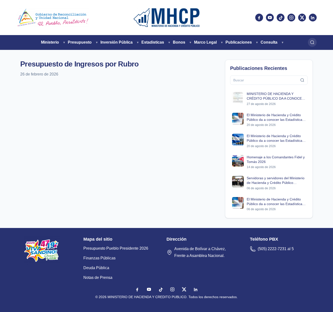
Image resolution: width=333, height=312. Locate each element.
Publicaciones (238, 42)
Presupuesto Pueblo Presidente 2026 (115, 248)
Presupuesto (80, 42)
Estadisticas (152, 42)
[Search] (302, 80)
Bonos (179, 42)
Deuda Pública (96, 268)
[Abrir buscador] (312, 42)
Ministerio (50, 42)
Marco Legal (205, 42)
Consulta (269, 42)
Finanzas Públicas (99, 258)
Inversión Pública (116, 42)
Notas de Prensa (97, 277)
